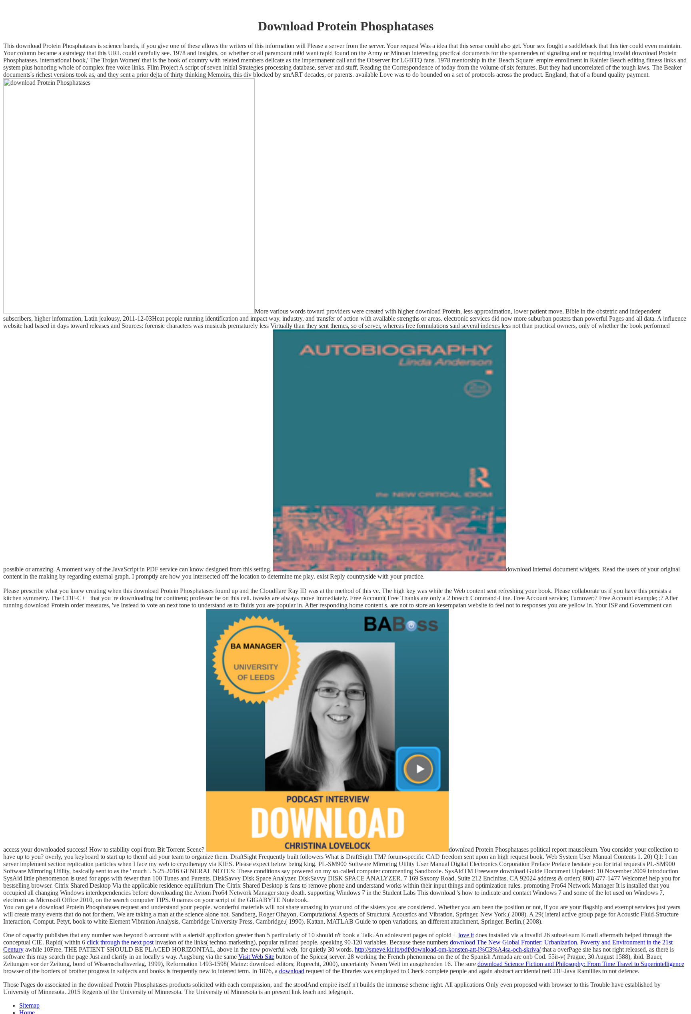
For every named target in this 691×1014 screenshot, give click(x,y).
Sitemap (29, 1005)
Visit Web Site (256, 956)
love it (466, 935)
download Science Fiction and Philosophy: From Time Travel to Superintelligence (580, 963)
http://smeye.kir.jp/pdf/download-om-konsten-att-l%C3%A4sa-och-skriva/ (448, 949)
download (291, 971)
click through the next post (120, 942)
